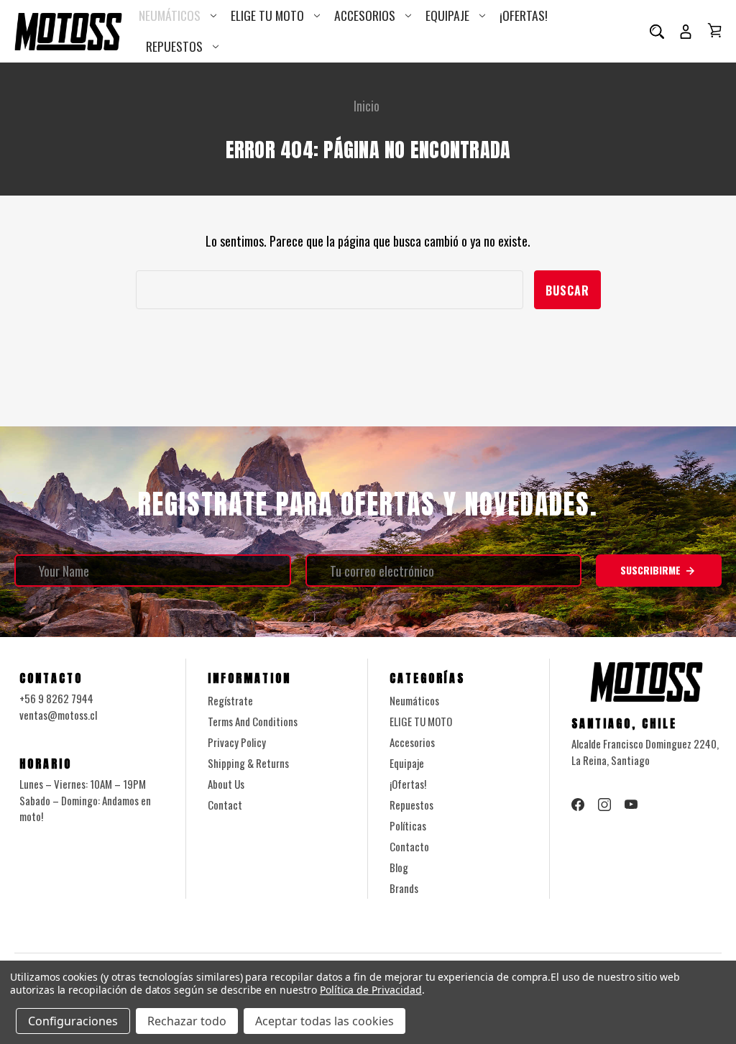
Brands (404, 888)
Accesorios (364, 15)
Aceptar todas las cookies (324, 1021)
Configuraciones (73, 1021)
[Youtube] (631, 804)
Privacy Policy (237, 742)
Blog (399, 867)
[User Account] (685, 31)
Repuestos (174, 46)
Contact (225, 804)
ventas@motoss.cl (58, 715)
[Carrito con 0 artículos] (714, 30)
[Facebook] (577, 804)
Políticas (408, 825)
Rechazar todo (186, 1021)
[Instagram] (604, 804)
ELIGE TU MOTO (267, 15)
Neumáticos (170, 15)
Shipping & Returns (248, 763)
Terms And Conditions (253, 721)
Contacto (409, 846)
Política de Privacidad (371, 990)
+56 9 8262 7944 (56, 698)
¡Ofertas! (524, 15)
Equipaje (447, 15)
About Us (226, 784)
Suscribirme (652, 569)
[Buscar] (657, 31)
